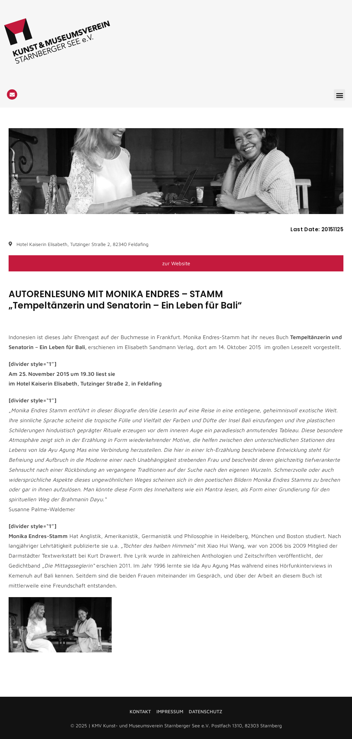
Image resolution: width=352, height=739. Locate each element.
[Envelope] (12, 94)
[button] (339, 95)
